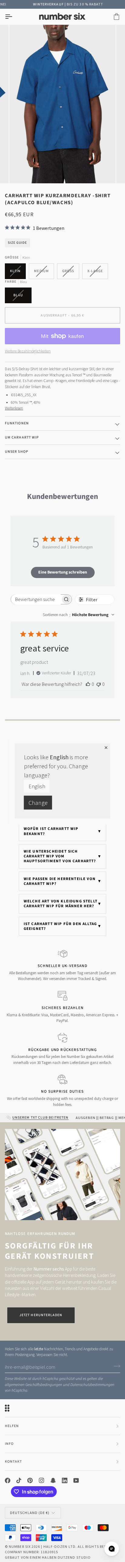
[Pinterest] (30, 1480)
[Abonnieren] (115, 1366)
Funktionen (17, 423)
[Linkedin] (64, 1480)
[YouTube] (76, 1480)
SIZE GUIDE (17, 242)
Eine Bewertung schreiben (62, 572)
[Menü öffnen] (14, 17)
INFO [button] (9, 1443)
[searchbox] (36, 599)
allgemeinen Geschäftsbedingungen (33, 1384)
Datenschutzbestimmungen (92, 1384)
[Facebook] (7, 1480)
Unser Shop (16, 451)
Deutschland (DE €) (29, 1512)
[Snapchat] (53, 1480)
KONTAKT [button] (13, 1461)
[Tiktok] (18, 1480)
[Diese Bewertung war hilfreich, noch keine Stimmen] (88, 684)
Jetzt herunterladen (40, 1315)
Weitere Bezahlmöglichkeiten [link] (28, 351)
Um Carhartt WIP (22, 437)
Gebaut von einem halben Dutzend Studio (48, 1557)
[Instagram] (41, 1480)
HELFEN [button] (12, 1426)
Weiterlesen (14, 408)
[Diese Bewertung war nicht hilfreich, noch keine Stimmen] (98, 684)
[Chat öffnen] (111, 1548)
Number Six (20, 1546)
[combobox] (78, 615)
